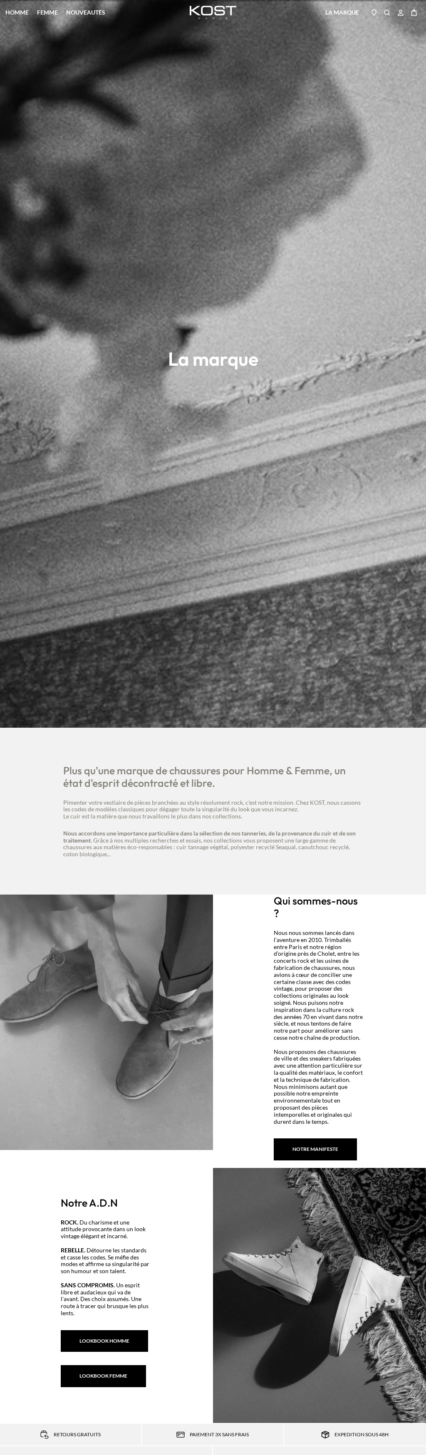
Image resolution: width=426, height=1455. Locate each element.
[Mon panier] (414, 12)
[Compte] (400, 12)
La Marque (342, 12)
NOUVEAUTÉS (85, 12)
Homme (17, 12)
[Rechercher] (387, 12)
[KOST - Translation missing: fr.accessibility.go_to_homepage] (213, 12)
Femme (47, 12)
